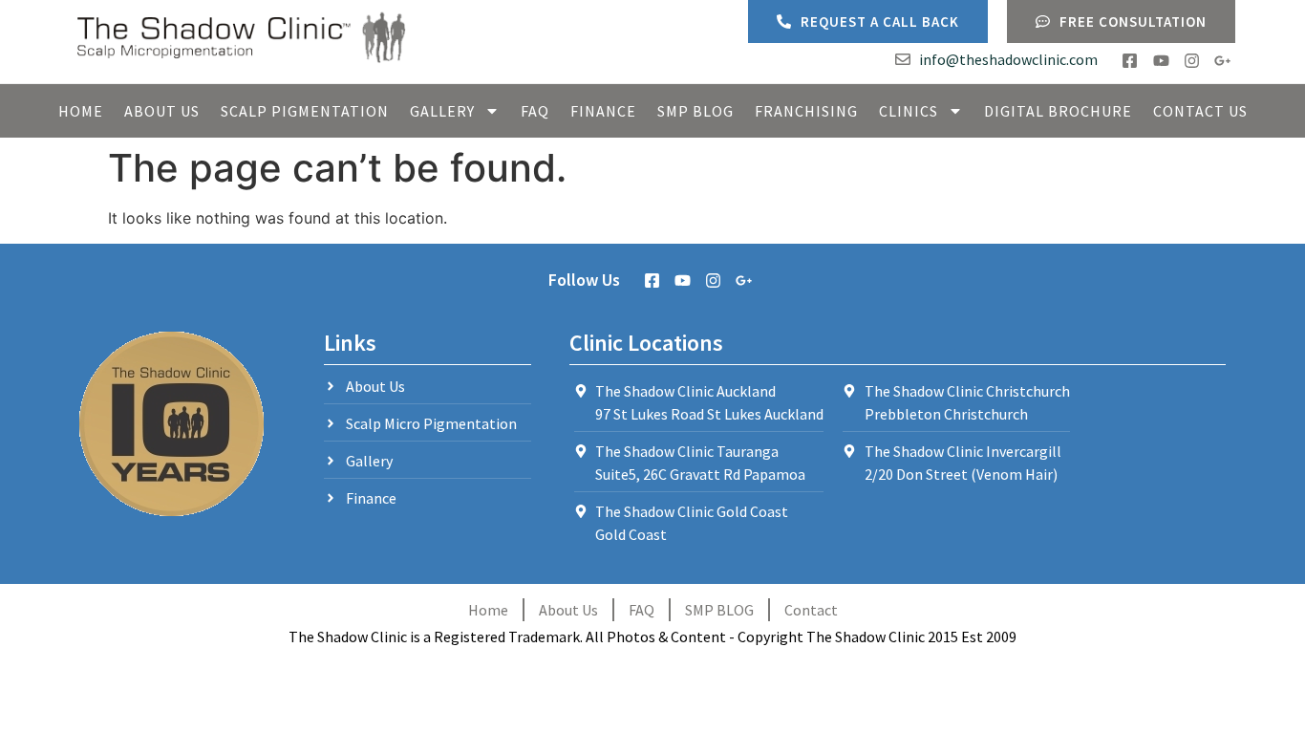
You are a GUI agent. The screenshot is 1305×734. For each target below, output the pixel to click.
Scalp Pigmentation (305, 110)
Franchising (806, 110)
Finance (603, 110)
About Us (162, 110)
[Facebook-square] (1130, 61)
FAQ (535, 110)
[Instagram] (1192, 61)
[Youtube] (1160, 61)
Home (80, 110)
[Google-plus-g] (1222, 61)
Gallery (442, 110)
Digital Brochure (1058, 110)
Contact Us (1200, 110)
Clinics (908, 110)
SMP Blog (695, 110)
